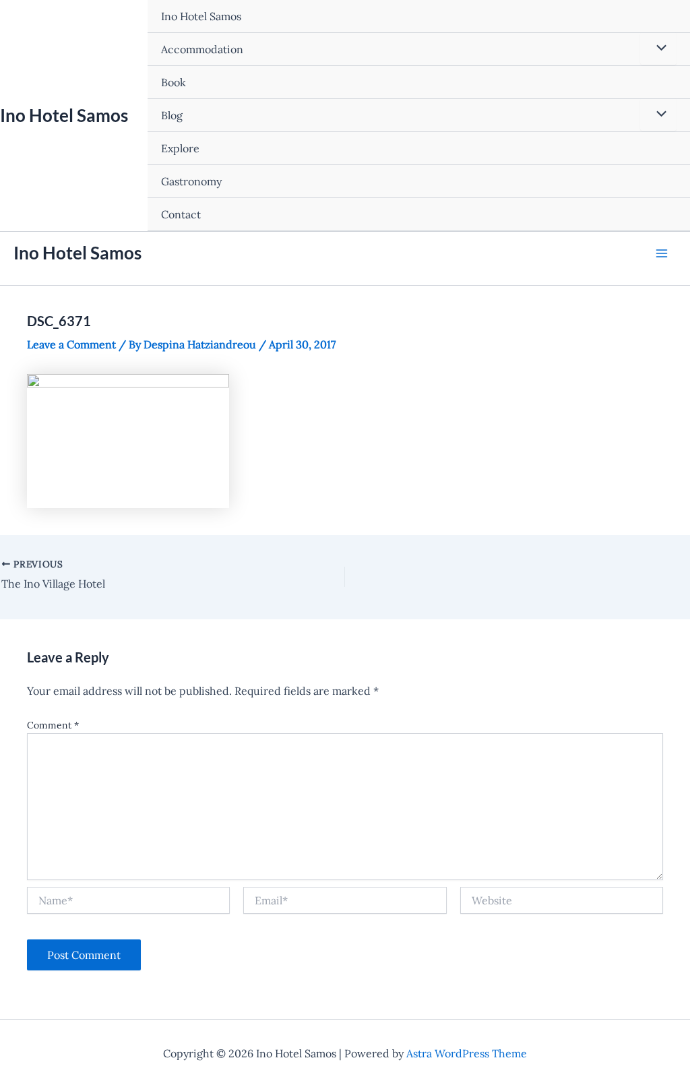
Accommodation (202, 49)
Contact (181, 214)
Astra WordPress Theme (466, 1053)
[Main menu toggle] (662, 253)
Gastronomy (191, 181)
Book (173, 82)
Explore (180, 148)
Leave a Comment (71, 344)
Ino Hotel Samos (64, 115)
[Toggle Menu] (658, 48)
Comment (53, 725)
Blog (172, 115)
